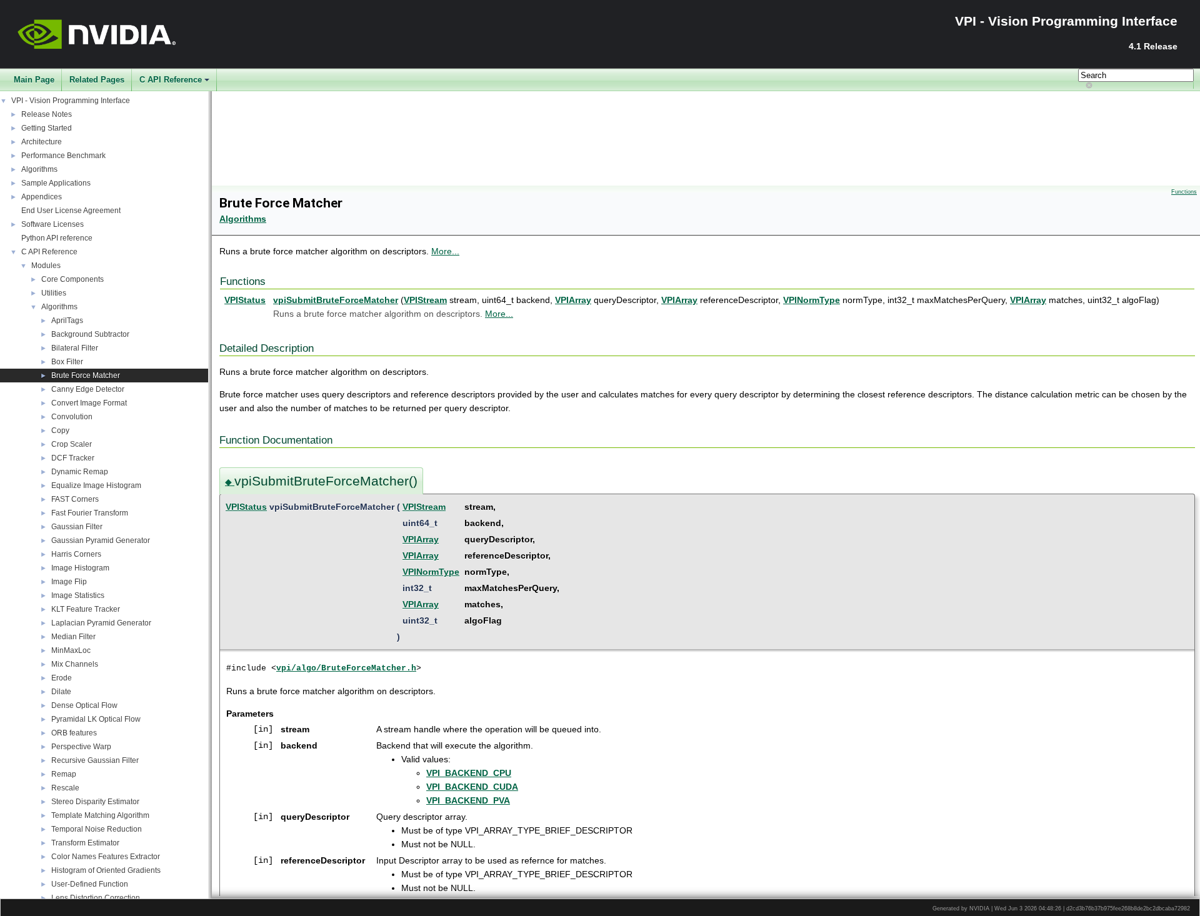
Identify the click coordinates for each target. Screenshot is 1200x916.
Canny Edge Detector (87, 389)
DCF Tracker (72, 458)
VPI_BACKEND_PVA (468, 800)
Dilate (61, 691)
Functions (1184, 192)
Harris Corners (76, 554)
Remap (63, 774)
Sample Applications (56, 183)
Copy (60, 430)
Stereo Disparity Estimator (95, 801)
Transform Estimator (85, 843)
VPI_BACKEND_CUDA (472, 787)
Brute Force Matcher (85, 375)
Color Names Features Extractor (105, 856)
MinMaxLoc (71, 650)
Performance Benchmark (63, 155)
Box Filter (67, 361)
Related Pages (96, 79)
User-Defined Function (89, 884)
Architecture (41, 141)
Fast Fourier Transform (89, 513)
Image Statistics (77, 595)
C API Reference (170, 79)
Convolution (71, 416)
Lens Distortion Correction (95, 898)
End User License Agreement (71, 210)
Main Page (34, 79)
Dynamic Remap (79, 471)
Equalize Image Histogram (96, 485)
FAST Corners (75, 499)
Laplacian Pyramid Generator (101, 623)
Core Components (72, 279)
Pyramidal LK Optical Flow (96, 719)
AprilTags (67, 320)
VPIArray (573, 300)
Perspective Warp (81, 746)
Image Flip (69, 581)
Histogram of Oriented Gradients (106, 870)
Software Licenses (52, 224)
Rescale (65, 788)
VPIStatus (245, 300)
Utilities (53, 293)
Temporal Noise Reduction (96, 829)
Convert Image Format (89, 403)
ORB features (74, 733)
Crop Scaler (71, 444)
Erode (61, 678)
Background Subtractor (90, 334)
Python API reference (56, 238)
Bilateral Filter (74, 348)
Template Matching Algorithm (100, 815)
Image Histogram (80, 568)
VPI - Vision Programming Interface (70, 100)
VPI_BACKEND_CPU (468, 773)
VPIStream (425, 300)
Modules (46, 265)
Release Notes (46, 114)
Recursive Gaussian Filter (95, 760)
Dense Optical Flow (84, 705)
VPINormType (811, 300)
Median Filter (73, 636)
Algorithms (39, 169)
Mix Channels (74, 664)
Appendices (41, 196)
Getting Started (46, 128)
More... (445, 251)
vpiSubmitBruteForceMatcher (335, 300)
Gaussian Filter (76, 526)
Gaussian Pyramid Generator (100, 540)
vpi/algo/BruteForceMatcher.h (346, 668)
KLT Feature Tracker (85, 609)
